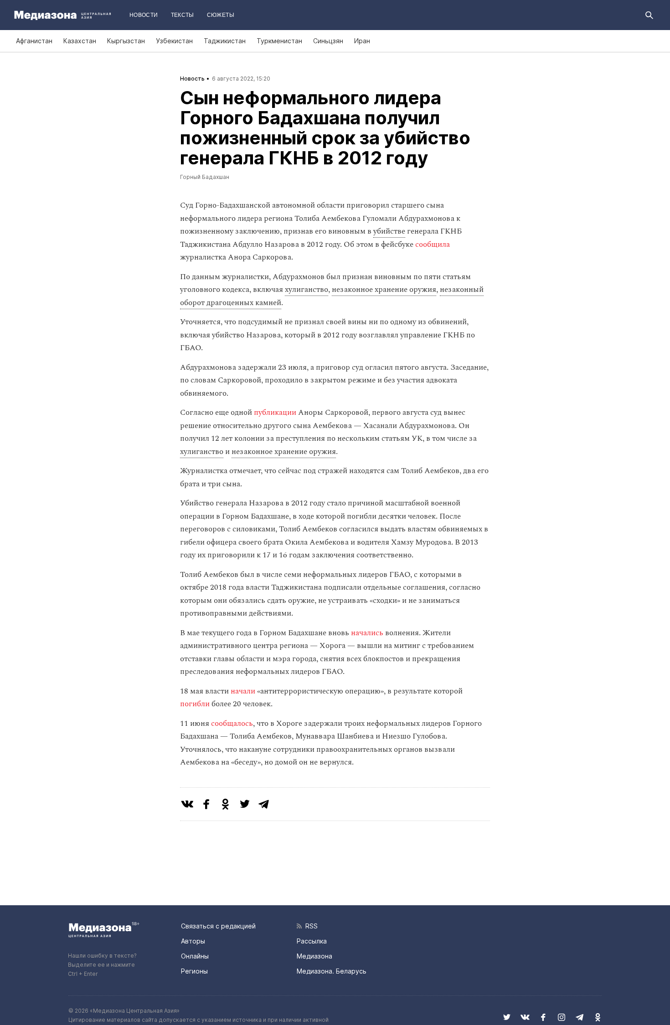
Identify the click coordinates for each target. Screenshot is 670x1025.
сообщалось (231, 723)
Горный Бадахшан (204, 176)
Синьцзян (328, 41)
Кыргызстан (126, 41)
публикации (275, 412)
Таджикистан (225, 41)
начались (366, 633)
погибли (195, 704)
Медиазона (314, 956)
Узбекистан (174, 41)
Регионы (194, 971)
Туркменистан (279, 41)
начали (242, 691)
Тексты (182, 15)
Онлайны (195, 956)
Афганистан (34, 41)
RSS (310, 926)
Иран (362, 41)
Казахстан (79, 41)
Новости (143, 15)
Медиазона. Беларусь (331, 971)
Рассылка (312, 941)
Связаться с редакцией (218, 926)
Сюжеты (220, 15)
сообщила (431, 244)
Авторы (193, 941)
